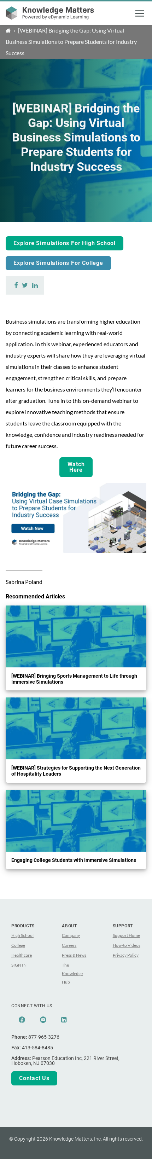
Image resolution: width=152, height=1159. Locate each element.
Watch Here (76, 467)
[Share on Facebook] (16, 285)
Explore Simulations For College (58, 263)
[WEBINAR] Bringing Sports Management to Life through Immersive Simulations (74, 679)
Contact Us (34, 1078)
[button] (139, 13)
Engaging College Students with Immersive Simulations (73, 860)
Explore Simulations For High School (64, 243)
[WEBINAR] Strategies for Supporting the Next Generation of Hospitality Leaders (76, 771)
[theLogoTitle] (50, 13)
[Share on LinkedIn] (35, 285)
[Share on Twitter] (25, 285)
